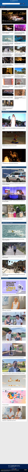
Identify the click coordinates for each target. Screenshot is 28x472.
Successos (3, 182)
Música (3, 31)
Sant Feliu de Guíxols (10, 31)
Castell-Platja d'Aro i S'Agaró (22, 85)
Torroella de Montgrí (23, 63)
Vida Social (16, 63)
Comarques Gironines (10, 63)
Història (15, 85)
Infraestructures (4, 63)
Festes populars (4, 273)
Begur (25, 74)
